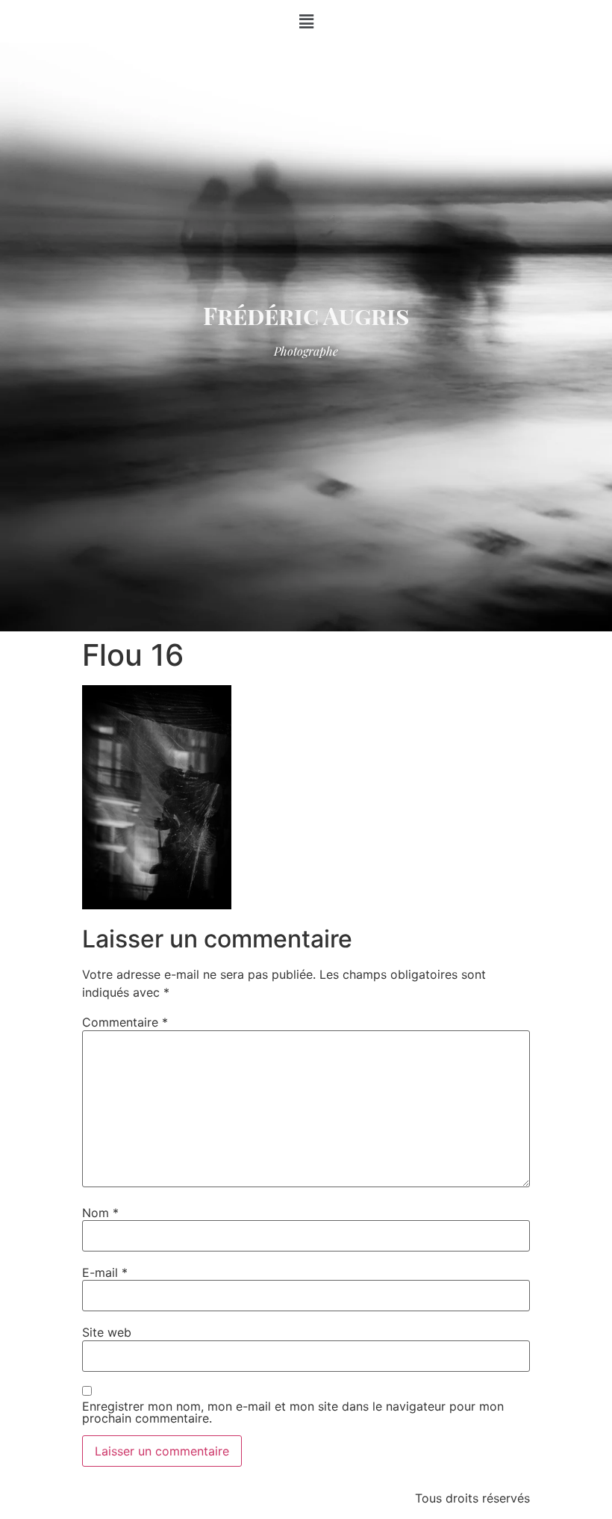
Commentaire (125, 1022)
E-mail (105, 1272)
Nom (100, 1213)
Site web (106, 1332)
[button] (306, 21)
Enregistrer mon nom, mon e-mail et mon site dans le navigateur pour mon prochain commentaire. (293, 1412)
